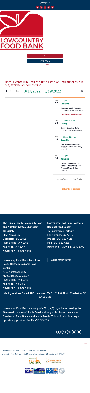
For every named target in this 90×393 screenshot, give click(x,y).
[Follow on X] (41, 7)
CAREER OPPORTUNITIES (61, 260)
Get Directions (76, 114)
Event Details (65, 114)
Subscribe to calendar (71, 189)
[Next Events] (10, 91)
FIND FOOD (45, 61)
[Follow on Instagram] (45, 7)
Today (18, 91)
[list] (69, 136)
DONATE (45, 55)
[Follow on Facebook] (37, 7)
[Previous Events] (6, 91)
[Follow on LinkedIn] (48, 7)
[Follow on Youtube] (52, 7)
